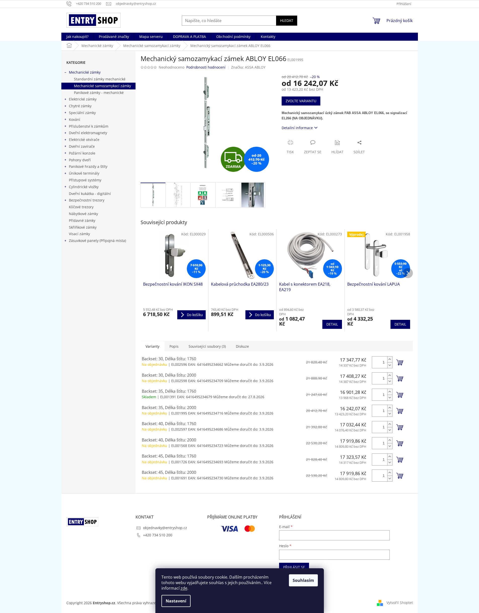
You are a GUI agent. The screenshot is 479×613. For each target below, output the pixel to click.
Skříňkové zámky (83, 227)
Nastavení (176, 601)
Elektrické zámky (83, 99)
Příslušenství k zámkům (88, 126)
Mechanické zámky (85, 72)
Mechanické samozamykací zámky (102, 85)
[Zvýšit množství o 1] (389, 359)
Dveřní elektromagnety (88, 132)
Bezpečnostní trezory (86, 200)
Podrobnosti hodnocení (206, 67)
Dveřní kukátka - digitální (90, 193)
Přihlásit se (294, 567)
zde (184, 588)
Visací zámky (79, 233)
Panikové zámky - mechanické (99, 92)
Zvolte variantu (301, 100)
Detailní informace (297, 127)
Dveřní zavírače (82, 146)
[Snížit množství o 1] (389, 365)
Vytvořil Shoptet (399, 602)
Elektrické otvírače (84, 139)
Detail (332, 324)
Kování (74, 119)
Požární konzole (82, 153)
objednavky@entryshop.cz (165, 527)
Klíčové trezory (81, 207)
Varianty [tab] (152, 346)
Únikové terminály (84, 173)
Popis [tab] (174, 346)
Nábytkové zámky (83, 213)
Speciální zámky (82, 112)
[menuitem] (77, 37)
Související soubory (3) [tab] (207, 346)
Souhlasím (303, 580)
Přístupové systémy (85, 180)
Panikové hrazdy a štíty (88, 166)
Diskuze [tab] (242, 346)
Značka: (248, 67)
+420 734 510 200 (157, 535)
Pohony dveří (80, 160)
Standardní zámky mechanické (99, 79)
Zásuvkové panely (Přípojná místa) (97, 240)
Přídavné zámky (82, 220)
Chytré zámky (80, 106)
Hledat (286, 20)
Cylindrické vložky (84, 186)
